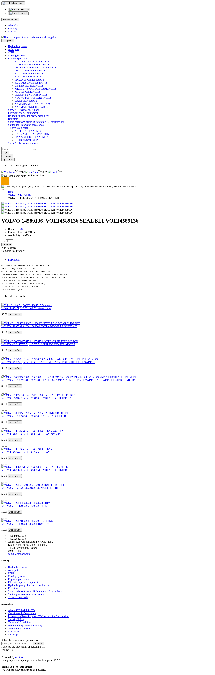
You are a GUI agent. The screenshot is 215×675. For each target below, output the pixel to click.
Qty (3, 241)
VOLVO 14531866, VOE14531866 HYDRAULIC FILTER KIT (36, 398)
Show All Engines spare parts (23, 109)
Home (11, 191)
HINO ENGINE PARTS (28, 76)
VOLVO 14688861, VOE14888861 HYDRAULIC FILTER (34, 470)
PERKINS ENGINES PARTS (31, 94)
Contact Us (14, 631)
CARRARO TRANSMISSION (32, 134)
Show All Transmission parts (23, 143)
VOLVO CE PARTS (19, 194)
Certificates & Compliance (22, 613)
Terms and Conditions (19, 622)
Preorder (7, 244)
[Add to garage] (2, 303)
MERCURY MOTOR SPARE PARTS (36, 88)
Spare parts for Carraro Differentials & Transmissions (36, 121)
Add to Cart (14, 314)
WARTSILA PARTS (26, 100)
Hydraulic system (17, 46)
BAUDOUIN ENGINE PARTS (32, 61)
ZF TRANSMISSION (27, 140)
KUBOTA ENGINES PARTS (31, 82)
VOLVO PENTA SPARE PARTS (33, 97)
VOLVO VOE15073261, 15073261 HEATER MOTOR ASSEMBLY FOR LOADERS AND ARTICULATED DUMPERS (68, 380)
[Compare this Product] (6, 303)
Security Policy (16, 619)
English (23, 13)
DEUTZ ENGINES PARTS (30, 70)
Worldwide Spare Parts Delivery (25, 625)
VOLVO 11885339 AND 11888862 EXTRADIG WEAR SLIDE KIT (39, 326)
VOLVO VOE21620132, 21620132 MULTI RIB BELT (31, 487)
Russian (24, 9)
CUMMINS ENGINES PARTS (32, 64)
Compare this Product (12, 250)
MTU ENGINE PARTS (28, 91)
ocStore (19, 657)
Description (14, 259)
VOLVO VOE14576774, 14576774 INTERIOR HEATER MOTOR (38, 344)
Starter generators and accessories (26, 124)
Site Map (13, 634)
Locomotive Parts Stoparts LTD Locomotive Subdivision (38, 616)
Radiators (13, 118)
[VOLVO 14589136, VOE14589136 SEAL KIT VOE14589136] (37, 203)
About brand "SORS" (19, 628)
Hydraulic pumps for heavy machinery (28, 115)
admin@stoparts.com (19, 553)
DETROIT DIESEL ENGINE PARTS (35, 67)
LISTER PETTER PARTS (29, 85)
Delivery (12, 28)
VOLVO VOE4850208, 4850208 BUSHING (25, 523)
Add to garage (8, 247)
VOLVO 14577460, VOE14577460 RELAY (25, 452)
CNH (11, 52)
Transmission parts (18, 127)
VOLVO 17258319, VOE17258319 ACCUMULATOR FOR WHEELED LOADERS (48, 362)
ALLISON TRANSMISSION (31, 130)
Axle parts (13, 49)
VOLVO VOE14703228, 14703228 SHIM (24, 505)
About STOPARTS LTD (21, 610)
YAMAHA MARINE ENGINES (33, 103)
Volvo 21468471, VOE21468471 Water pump (26, 308)
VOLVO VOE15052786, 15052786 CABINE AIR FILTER (33, 416)
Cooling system (16, 55)
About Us (13, 25)
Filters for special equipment (23, 112)
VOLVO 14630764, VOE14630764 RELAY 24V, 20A (31, 434)
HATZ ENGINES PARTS (29, 73)
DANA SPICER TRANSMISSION (34, 137)
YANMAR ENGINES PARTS (31, 106)
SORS (19, 229)
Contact (12, 31)
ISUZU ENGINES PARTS (29, 79)
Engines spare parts (18, 58)
